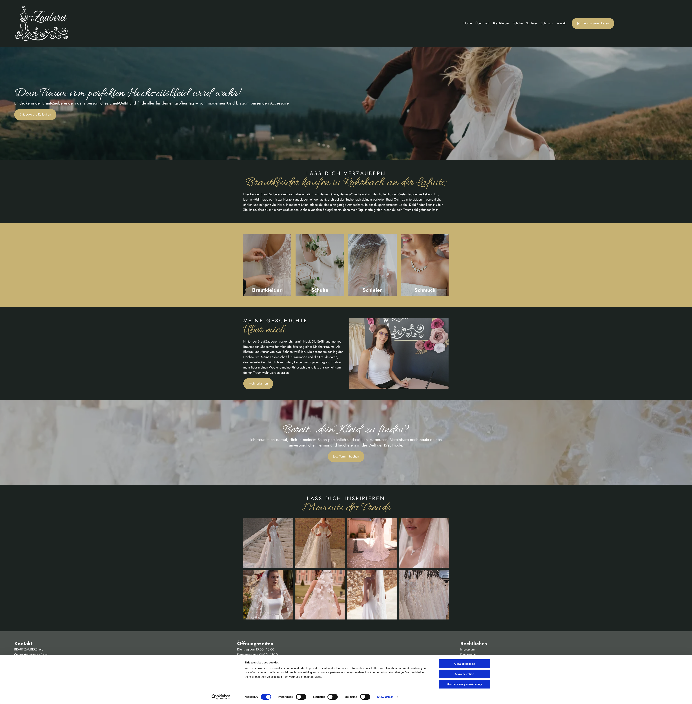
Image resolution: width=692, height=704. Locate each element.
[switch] (301, 697)
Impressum (467, 649)
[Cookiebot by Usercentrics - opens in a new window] (221, 697)
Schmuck (547, 23)
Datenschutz (468, 654)
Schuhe (518, 23)
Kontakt (561, 23)
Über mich (482, 23)
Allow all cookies (464, 663)
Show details (385, 696)
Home (467, 23)
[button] (593, 23)
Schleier (531, 23)
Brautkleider (501, 23)
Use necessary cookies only (464, 684)
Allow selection (464, 674)
